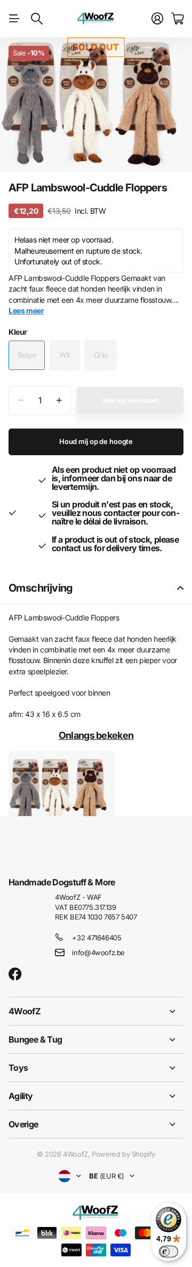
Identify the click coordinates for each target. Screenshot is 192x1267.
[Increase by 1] (59, 400)
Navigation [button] (14, 18)
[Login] (157, 18)
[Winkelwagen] (177, 18)
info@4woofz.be (98, 952)
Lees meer (26, 310)
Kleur (18, 331)
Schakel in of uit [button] (180, 588)
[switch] (168, 1251)
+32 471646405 (96, 937)
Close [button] (96, 1011)
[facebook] (15, 974)
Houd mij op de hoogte (96, 441)
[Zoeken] (37, 18)
